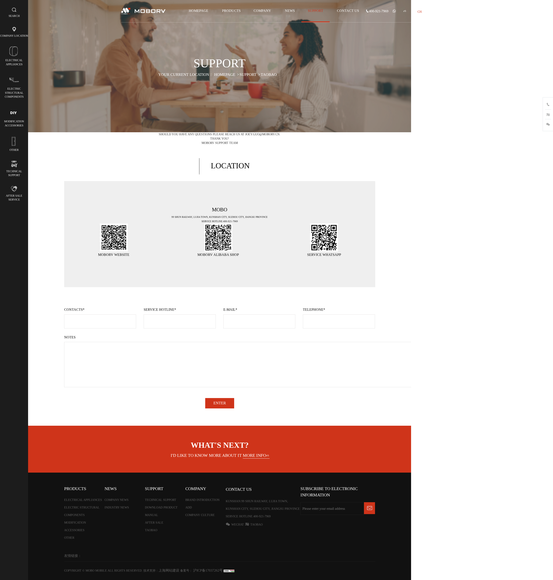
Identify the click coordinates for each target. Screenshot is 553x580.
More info (254, 455)
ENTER (219, 403)
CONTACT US (348, 11)
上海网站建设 (169, 570)
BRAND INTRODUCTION (202, 500)
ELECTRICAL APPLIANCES (83, 500)
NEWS (290, 11)
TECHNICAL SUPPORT (160, 500)
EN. (428, 11)
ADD (188, 507)
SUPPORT (315, 11)
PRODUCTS (231, 11)
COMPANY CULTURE (200, 515)
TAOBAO (269, 74)
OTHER (69, 537)
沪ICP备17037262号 (207, 570)
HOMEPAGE (224, 74)
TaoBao (256, 524)
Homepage (198, 11)
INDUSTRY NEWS (117, 507)
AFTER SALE (154, 522)
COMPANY (262, 11)
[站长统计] (229, 570)
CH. (420, 11)
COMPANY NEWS (117, 500)
